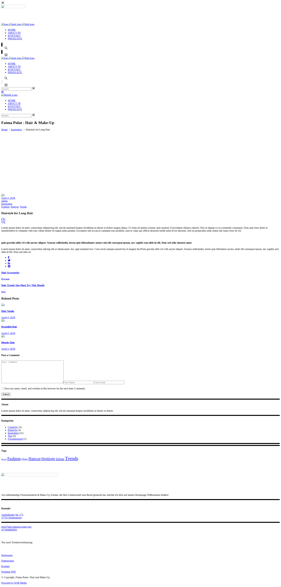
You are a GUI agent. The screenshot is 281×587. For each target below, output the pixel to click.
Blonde (4, 459)
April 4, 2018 (8, 198)
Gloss (24, 459)
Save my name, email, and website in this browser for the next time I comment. (45, 388)
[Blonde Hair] (3, 336)
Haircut (14, 206)
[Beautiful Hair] (3, 320)
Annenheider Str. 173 (12, 514)
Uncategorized (15, 438)
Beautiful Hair (9, 326)
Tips (10, 436)
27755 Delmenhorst (11, 517)
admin (4, 201)
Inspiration (16, 129)
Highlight (48, 459)
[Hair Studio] (3, 304)
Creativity (13, 427)
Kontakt (5, 566)
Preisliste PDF (8, 571)
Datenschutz (7, 560)
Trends (23, 206)
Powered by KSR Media (14, 582)
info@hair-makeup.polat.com (16, 526)
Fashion (5, 206)
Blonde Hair (8, 342)
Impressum (7, 555)
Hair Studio (7, 311)
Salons (60, 459)
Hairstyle (12, 430)
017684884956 (9, 529)
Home (4, 129)
